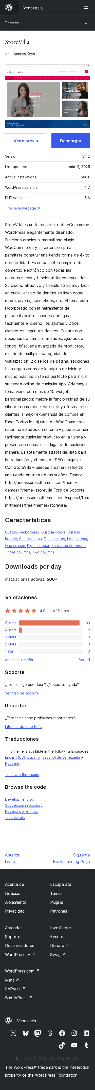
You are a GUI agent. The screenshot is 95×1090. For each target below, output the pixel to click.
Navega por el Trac (21, 811)
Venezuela (26, 1020)
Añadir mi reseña (19, 660)
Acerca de (14, 884)
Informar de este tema (23, 726)
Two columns (43, 552)
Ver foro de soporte (22, 693)
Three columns (17, 552)
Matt (12, 980)
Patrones (58, 911)
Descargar (71, 140)
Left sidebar (77, 539)
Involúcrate (60, 927)
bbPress (15, 988)
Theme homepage (20, 208)
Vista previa (26, 140)
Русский (12, 763)
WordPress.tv (20, 954)
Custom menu (30, 539)
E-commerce (54, 539)
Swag (58, 954)
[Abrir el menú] (87, 7)
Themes (12, 23)
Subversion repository (24, 805)
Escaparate (60, 884)
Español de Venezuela (61, 757)
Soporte (12, 936)
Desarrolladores (19, 945)
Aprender (13, 927)
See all (84, 660)
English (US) (15, 757)
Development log (19, 799)
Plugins (56, 902)
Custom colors (53, 532)
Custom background (22, 532)
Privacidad (15, 911)
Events (56, 936)
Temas (56, 893)
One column (15, 545)
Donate (59, 945)
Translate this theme (22, 774)
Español (34, 757)
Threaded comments (68, 545)
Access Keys (24, 54)
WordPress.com (22, 970)
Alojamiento (16, 902)
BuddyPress (19, 997)
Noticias (12, 893)
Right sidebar (38, 545)
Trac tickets (15, 817)
